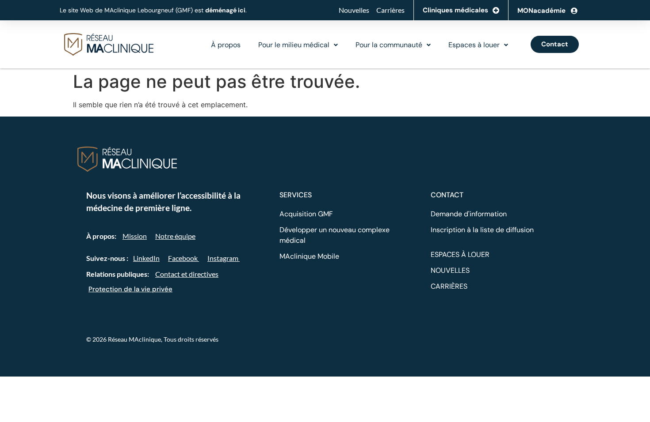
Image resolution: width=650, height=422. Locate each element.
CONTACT (447, 195)
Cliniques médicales (455, 10)
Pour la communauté (389, 44)
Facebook (183, 258)
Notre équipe (175, 236)
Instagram (223, 258)
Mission (134, 236)
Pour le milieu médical (293, 44)
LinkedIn (146, 258)
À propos (226, 44)
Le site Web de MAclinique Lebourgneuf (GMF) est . (153, 10)
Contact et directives (186, 274)
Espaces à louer (474, 44)
